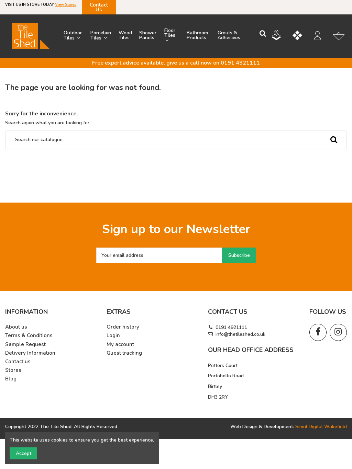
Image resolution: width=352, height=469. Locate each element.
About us (16, 327)
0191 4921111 (231, 327)
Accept (23, 453)
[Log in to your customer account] (321, 36)
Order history (123, 327)
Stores (13, 370)
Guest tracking (124, 353)
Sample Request (25, 344)
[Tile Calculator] (302, 36)
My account (120, 344)
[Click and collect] (281, 36)
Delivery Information (30, 353)
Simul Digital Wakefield (321, 426)
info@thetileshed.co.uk (240, 334)
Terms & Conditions (29, 335)
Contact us (18, 361)
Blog (10, 379)
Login (113, 335)
